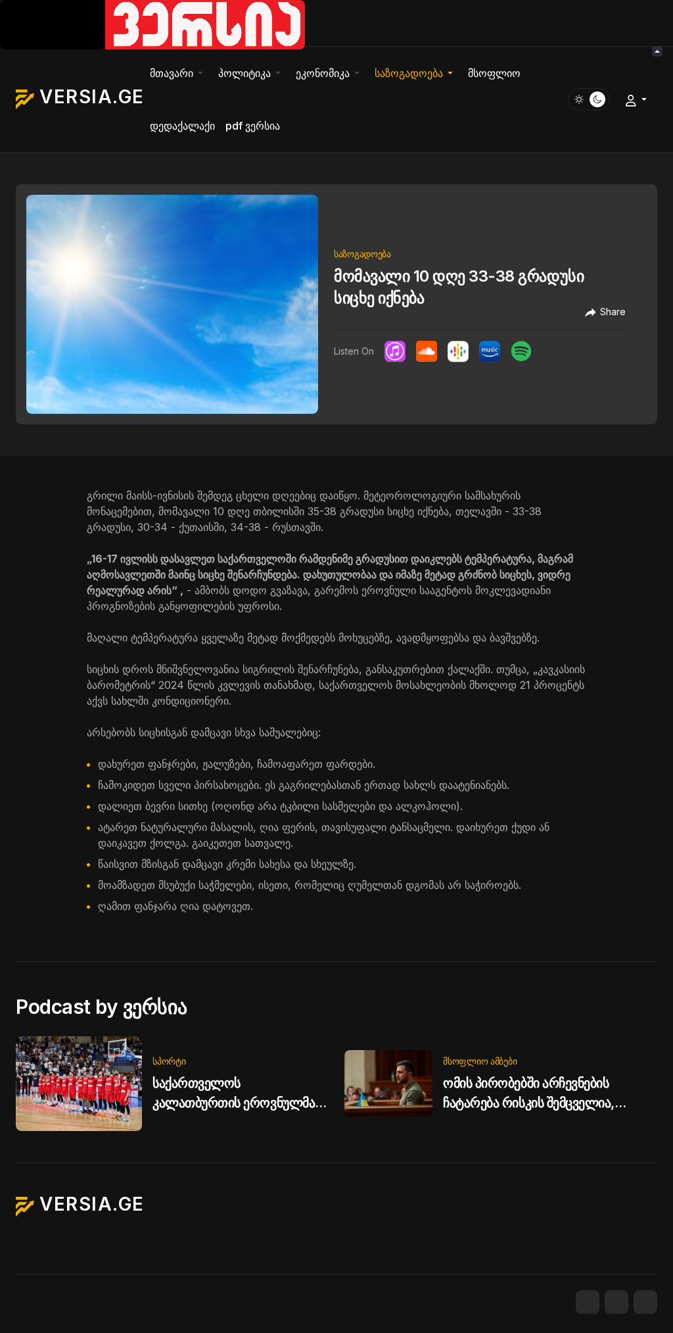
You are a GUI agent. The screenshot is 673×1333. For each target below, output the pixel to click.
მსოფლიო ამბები (480, 1061)
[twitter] (616, 1302)
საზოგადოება (362, 253)
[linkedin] (645, 1302)
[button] (179, 73)
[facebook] (587, 1302)
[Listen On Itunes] (395, 351)
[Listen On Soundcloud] (426, 351)
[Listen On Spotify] (521, 351)
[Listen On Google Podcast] (458, 351)
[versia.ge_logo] (152, 23)
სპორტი (168, 1061)
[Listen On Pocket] (489, 351)
